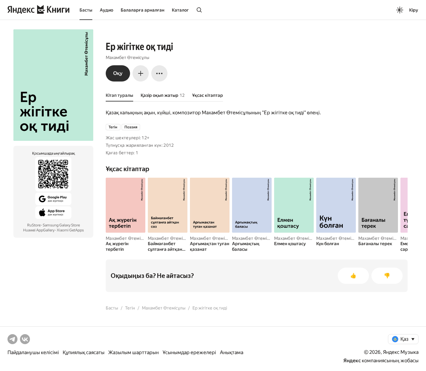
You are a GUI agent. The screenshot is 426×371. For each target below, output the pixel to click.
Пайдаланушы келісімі (33, 352)
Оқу (118, 73)
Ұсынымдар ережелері (189, 352)
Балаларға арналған (142, 9)
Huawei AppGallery (39, 230)
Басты (86, 9)
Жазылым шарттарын (133, 352)
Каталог (180, 9)
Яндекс (352, 361)
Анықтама (231, 352)
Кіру (413, 9)
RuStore (34, 225)
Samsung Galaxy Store (61, 225)
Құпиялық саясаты (83, 352)
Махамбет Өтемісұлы (127, 57)
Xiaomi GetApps (70, 230)
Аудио (106, 9)
